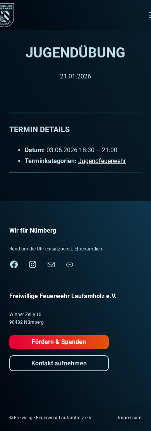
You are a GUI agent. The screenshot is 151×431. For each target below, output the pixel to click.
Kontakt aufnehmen (59, 363)
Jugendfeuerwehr (102, 161)
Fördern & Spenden (59, 342)
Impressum (130, 418)
